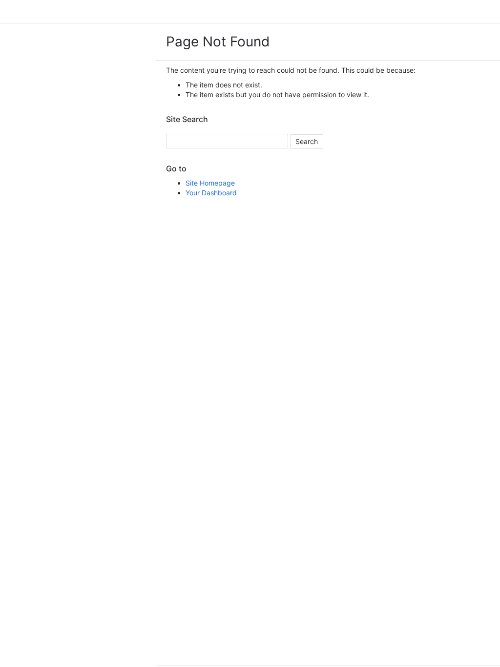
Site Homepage (210, 183)
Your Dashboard (211, 192)
